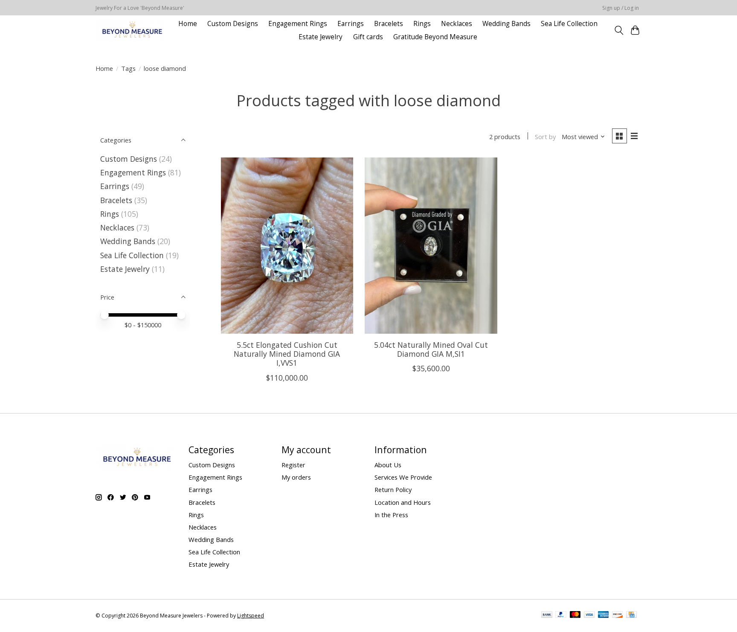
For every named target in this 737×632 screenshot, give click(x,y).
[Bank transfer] (546, 615)
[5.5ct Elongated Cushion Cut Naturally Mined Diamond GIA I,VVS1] (287, 245)
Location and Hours (402, 502)
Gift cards (368, 36)
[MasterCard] (575, 615)
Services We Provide (403, 477)
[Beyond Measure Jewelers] (131, 30)
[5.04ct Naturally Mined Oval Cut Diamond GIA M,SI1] (431, 245)
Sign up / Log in (620, 8)
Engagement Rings (297, 23)
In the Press (391, 514)
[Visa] (589, 615)
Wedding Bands (506, 23)
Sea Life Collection (569, 23)
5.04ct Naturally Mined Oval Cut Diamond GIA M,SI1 (431, 349)
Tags (128, 68)
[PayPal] (560, 615)
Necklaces (456, 23)
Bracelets (388, 23)
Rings (422, 23)
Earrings (350, 23)
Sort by (545, 136)
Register (293, 464)
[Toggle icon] (618, 30)
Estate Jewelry (320, 36)
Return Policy (393, 489)
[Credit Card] (631, 615)
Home (187, 23)
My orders (296, 477)
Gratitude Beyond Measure (435, 36)
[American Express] (603, 615)
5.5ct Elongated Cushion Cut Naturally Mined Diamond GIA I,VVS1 (287, 354)
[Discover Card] (617, 615)
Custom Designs (232, 23)
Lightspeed (250, 615)
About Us (387, 464)
